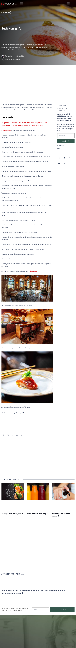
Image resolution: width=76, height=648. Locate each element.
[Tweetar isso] (8, 435)
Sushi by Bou (6, 130)
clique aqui (33, 271)
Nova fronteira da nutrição (37, 513)
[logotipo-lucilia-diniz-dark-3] (9, 4)
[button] (73, 4)
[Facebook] (64, 158)
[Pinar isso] (17, 435)
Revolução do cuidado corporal (61, 514)
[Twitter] (69, 158)
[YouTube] (59, 163)
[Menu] (21, 3)
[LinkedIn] (64, 163)
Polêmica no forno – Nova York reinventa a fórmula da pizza (22, 125)
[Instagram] (59, 158)
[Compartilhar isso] (3, 435)
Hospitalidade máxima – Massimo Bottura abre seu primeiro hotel (24, 123)
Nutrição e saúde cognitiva (12, 513)
